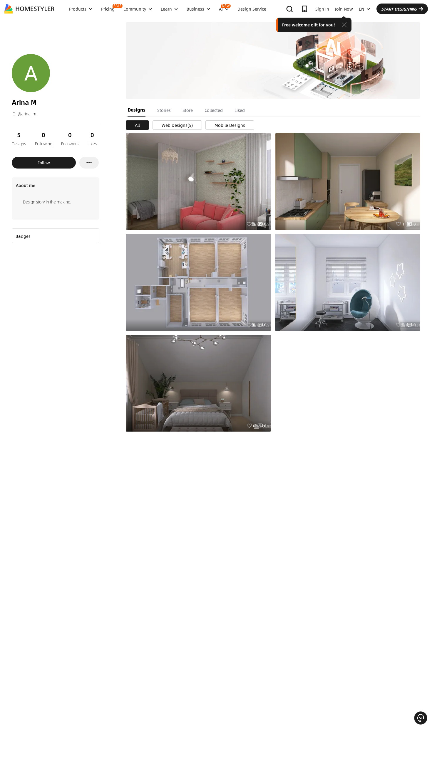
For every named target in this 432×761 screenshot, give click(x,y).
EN (361, 9)
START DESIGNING (399, 9)
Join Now (344, 9)
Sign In (322, 9)
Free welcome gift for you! (308, 25)
